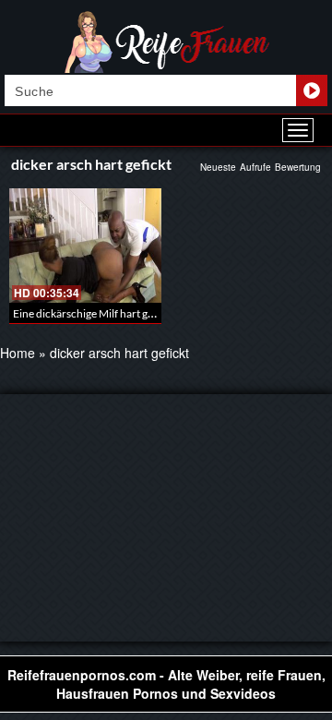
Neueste (218, 167)
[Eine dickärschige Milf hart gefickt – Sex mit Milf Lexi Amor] (85, 245)
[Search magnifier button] (311, 90)
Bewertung (298, 167)
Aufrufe (255, 167)
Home (17, 352)
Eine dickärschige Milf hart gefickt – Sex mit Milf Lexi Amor (151, 313)
